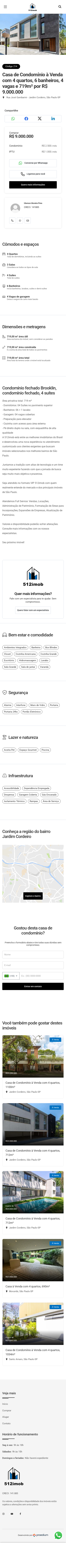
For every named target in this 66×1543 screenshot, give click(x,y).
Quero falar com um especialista (33, 610)
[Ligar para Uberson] (12, 220)
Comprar (6, 1410)
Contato (6, 1423)
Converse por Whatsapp (36, 163)
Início (5, 1404)
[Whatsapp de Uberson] (20, 220)
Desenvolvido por (25, 1535)
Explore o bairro (33, 896)
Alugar (5, 1417)
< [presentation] (5, 37)
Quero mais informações (33, 184)
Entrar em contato (33, 986)
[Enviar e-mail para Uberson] (28, 220)
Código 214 (11, 66)
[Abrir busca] (60, 7)
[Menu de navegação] (6, 7)
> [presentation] (61, 37)
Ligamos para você (35, 174)
